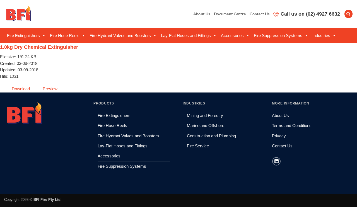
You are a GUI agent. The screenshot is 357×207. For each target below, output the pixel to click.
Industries (321, 35)
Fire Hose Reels (64, 35)
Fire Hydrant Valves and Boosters (120, 35)
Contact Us (259, 13)
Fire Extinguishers (23, 35)
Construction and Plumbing (211, 136)
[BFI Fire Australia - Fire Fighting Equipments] (18, 14)
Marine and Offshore (205, 125)
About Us (201, 13)
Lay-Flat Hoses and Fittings (186, 35)
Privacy (279, 136)
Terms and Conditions (292, 125)
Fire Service (198, 146)
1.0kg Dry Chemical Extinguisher (39, 47)
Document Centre (230, 13)
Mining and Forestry (205, 115)
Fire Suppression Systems (278, 35)
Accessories (232, 35)
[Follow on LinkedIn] (276, 161)
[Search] (348, 14)
